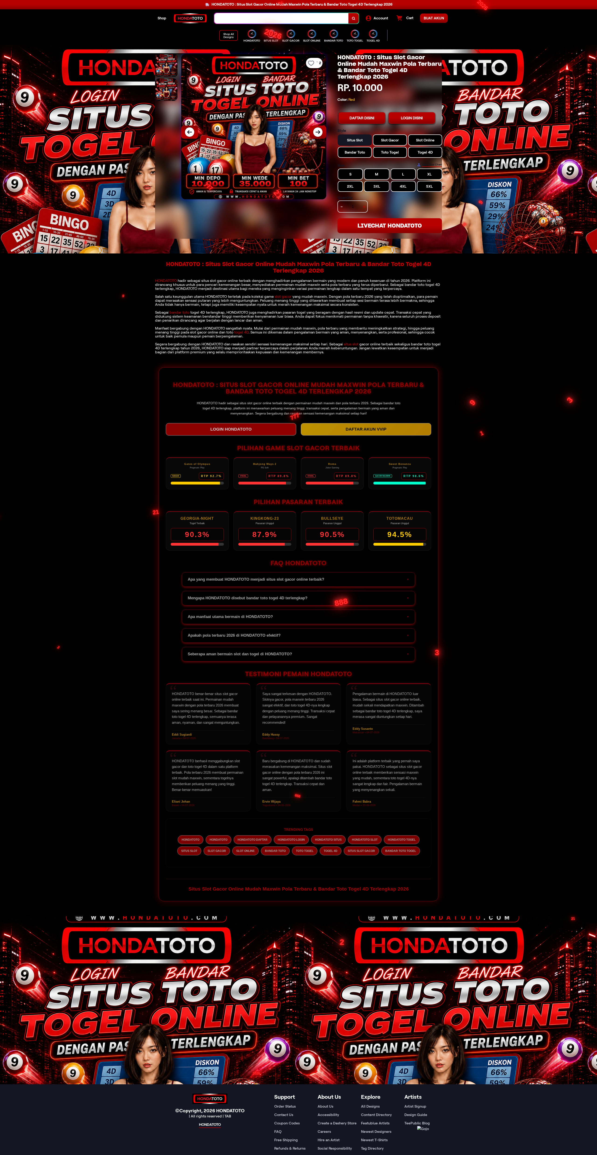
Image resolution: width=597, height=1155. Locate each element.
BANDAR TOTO (275, 851)
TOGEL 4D (330, 851)
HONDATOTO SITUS (328, 839)
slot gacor (283, 296)
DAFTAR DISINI (362, 118)
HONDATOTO (166, 281)
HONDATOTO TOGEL (402, 839)
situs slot (351, 344)
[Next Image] (317, 132)
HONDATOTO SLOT (365, 839)
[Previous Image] (189, 132)
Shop (162, 18)
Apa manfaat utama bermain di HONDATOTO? (230, 616)
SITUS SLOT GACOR (361, 851)
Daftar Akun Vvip (366, 429)
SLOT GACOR (217, 851)
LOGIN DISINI (412, 118)
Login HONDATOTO (231, 429)
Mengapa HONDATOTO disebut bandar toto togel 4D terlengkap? (247, 598)
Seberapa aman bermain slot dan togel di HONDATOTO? (240, 654)
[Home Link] (190, 18)
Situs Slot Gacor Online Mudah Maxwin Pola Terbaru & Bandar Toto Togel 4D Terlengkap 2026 (298, 889)
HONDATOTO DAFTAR (252, 839)
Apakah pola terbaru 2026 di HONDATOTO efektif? (234, 635)
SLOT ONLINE (245, 851)
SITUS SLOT (189, 851)
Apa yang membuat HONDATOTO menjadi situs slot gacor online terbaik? (256, 579)
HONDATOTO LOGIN (291, 839)
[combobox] (281, 18)
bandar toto (179, 312)
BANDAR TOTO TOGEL (400, 851)
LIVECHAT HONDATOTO (390, 225)
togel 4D (241, 332)
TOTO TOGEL (304, 851)
